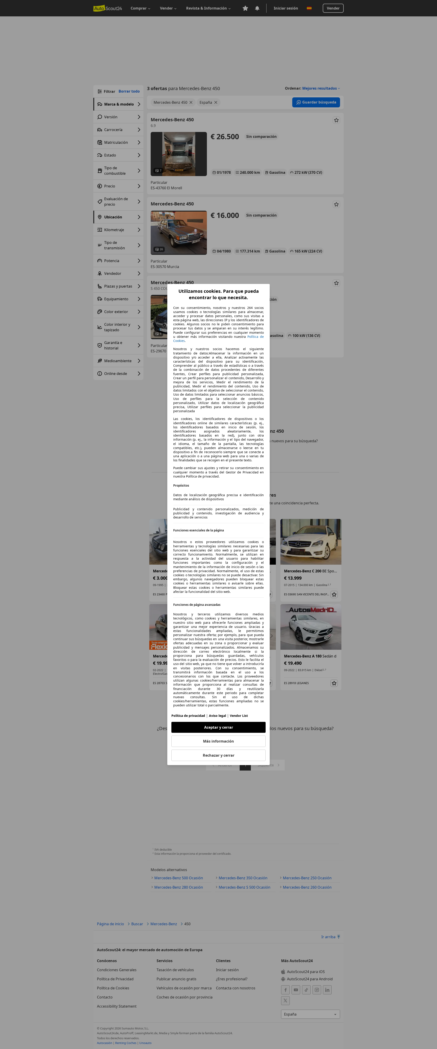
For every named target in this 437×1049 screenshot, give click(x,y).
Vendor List (239, 715)
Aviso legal (217, 715)
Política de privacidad (188, 715)
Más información (218, 741)
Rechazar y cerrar (218, 755)
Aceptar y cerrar (218, 727)
